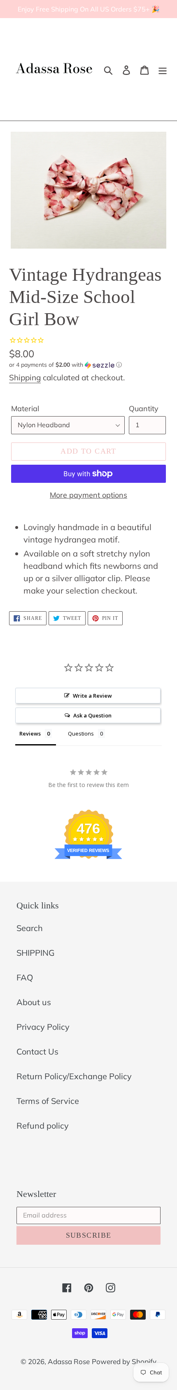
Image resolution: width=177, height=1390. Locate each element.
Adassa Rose (69, 1361)
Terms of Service (47, 1101)
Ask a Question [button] (92, 715)
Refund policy (42, 1125)
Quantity (143, 408)
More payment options (88, 495)
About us (33, 1002)
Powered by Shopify (124, 1361)
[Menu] (163, 69)
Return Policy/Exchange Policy (74, 1076)
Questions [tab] (81, 733)
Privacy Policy (43, 1027)
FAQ (24, 977)
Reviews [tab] (30, 733)
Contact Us (37, 1051)
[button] (88, 365)
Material (25, 408)
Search (29, 928)
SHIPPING (35, 953)
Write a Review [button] (92, 695)
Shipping (25, 377)
